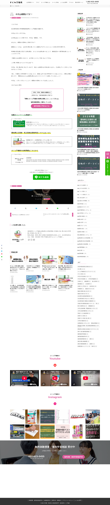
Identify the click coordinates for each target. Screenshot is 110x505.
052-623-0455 (36, 456)
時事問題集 (83, 247)
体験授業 (87, 281)
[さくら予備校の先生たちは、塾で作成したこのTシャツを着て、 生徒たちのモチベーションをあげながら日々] (17, 416)
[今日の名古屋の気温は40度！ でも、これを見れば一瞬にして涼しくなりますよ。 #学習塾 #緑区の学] (93, 431)
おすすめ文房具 (84, 188)
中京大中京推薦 (82, 278)
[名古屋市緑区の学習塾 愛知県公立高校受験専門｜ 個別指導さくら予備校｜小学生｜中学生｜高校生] (16, 2)
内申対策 (83, 203)
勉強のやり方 (84, 207)
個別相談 (81, 283)
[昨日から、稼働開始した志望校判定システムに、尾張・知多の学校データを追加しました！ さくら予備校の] (62, 416)
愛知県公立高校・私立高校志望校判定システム (88, 326)
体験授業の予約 (107, 157)
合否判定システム (85, 213)
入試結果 (88, 283)
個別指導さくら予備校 (18, 240)
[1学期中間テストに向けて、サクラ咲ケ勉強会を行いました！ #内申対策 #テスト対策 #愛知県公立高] (93, 416)
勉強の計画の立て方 (83, 293)
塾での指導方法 (82, 306)
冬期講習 (81, 288)
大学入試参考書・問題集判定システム (87, 308)
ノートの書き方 (84, 194)
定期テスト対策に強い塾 (84, 318)
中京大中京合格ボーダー (84, 276)
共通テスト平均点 (83, 286)
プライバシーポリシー (68, 500)
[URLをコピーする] (68, 208)
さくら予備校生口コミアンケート (86, 271)
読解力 (92, 343)
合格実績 (28, 158)
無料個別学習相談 (83, 334)
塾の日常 (13, 17)
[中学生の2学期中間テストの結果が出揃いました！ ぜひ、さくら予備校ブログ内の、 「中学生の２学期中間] (62, 431)
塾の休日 (82, 219)
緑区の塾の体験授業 (83, 341)
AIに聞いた (81, 269)
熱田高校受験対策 (83, 338)
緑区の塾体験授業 (83, 343)
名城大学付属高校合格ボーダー (86, 303)
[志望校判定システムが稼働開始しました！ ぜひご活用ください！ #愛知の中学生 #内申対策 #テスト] (77, 416)
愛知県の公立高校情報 (86, 238)
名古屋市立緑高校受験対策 (85, 296)
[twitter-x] (31, 240)
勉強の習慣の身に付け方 (84, 291)
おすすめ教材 (83, 185)
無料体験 (82, 253)
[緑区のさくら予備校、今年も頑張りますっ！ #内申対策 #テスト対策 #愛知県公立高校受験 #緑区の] (17, 431)
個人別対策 (95, 281)
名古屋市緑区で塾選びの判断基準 (86, 301)
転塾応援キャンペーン (32, 122)
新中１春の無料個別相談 (84, 331)
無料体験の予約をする (42, 106)
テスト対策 (83, 191)
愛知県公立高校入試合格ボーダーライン (88, 329)
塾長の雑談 (83, 231)
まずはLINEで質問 (107, 168)
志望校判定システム (85, 234)
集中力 (94, 346)
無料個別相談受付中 (83, 336)
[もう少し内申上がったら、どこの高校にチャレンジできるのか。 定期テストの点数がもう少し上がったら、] (47, 416)
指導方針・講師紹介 (56, 500)
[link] (29, 240)
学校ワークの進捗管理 (84, 313)
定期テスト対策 (82, 315)
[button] (15, 208)
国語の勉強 (83, 216)
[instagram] (34, 240)
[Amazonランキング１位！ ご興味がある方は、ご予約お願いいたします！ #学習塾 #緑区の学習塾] (77, 431)
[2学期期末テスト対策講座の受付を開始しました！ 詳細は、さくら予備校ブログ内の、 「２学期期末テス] (47, 431)
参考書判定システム (85, 210)
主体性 (80, 281)
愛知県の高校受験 (85, 244)
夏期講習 (92, 306)
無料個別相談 (83, 256)
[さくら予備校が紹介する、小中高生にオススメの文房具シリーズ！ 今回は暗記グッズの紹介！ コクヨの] (32, 416)
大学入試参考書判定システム (85, 310)
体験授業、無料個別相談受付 (36, 500)
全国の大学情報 (84, 200)
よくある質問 (78, 500)
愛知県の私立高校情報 (86, 241)
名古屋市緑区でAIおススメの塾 (86, 298)
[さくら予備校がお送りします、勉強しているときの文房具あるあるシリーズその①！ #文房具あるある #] (32, 431)
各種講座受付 (47, 500)
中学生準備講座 (93, 278)
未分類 (81, 250)
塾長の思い (83, 228)
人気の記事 (83, 197)
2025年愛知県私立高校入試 (85, 266)
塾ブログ (18, 17)
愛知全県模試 (95, 323)
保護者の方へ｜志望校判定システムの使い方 (39, 140)
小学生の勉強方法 (83, 320)
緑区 (92, 338)
